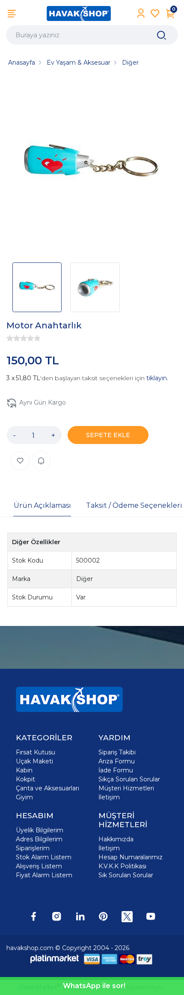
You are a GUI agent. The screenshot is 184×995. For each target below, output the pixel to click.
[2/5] (13, 338)
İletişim (109, 797)
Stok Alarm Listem (43, 857)
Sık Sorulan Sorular (125, 875)
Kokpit (25, 779)
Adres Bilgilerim (39, 839)
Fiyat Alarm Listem (44, 875)
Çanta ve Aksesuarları (47, 788)
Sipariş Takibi (117, 752)
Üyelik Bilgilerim (39, 830)
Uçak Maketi (34, 761)
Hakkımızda (116, 839)
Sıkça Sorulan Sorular (129, 779)
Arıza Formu (116, 761)
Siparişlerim (33, 848)
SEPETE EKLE (108, 435)
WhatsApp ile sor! (94, 986)
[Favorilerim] (155, 13)
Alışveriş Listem (39, 866)
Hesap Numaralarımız (130, 857)
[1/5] (9, 338)
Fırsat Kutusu (35, 752)
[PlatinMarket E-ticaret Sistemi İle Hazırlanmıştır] (54, 958)
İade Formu (115, 770)
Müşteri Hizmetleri (126, 788)
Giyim (24, 797)
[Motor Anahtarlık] (92, 167)
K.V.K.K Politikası (122, 866)
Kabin (24, 770)
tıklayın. (157, 378)
